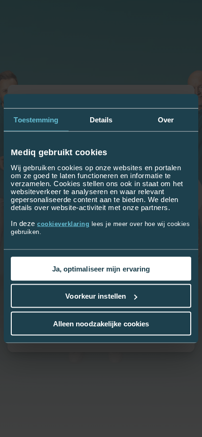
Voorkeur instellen (95, 296)
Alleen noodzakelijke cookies (101, 323)
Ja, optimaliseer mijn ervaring (101, 268)
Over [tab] (166, 120)
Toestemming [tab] (36, 120)
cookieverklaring (63, 223)
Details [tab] (101, 120)
